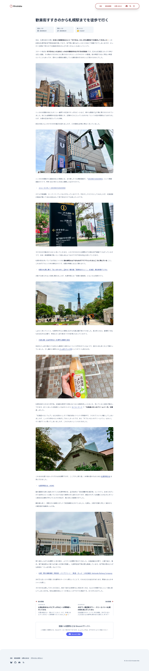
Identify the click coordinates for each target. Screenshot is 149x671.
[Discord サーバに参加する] (126, 6)
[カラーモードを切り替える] (134, 6)
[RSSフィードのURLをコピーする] (130, 6)
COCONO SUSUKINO (95, 179)
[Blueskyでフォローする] (11, 662)
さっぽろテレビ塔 (65, 349)
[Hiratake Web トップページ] (16, 6)
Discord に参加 (76, 634)
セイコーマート (77, 407)
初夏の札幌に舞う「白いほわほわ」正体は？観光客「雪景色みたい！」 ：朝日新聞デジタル (73, 269)
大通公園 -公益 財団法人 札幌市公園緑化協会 (54, 340)
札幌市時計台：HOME (46, 485)
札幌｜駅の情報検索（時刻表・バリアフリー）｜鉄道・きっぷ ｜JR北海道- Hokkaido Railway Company (75, 573)
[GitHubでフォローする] (15, 662)
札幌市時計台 (105, 476)
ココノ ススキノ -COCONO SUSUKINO (52, 188)
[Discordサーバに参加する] (19, 662)
